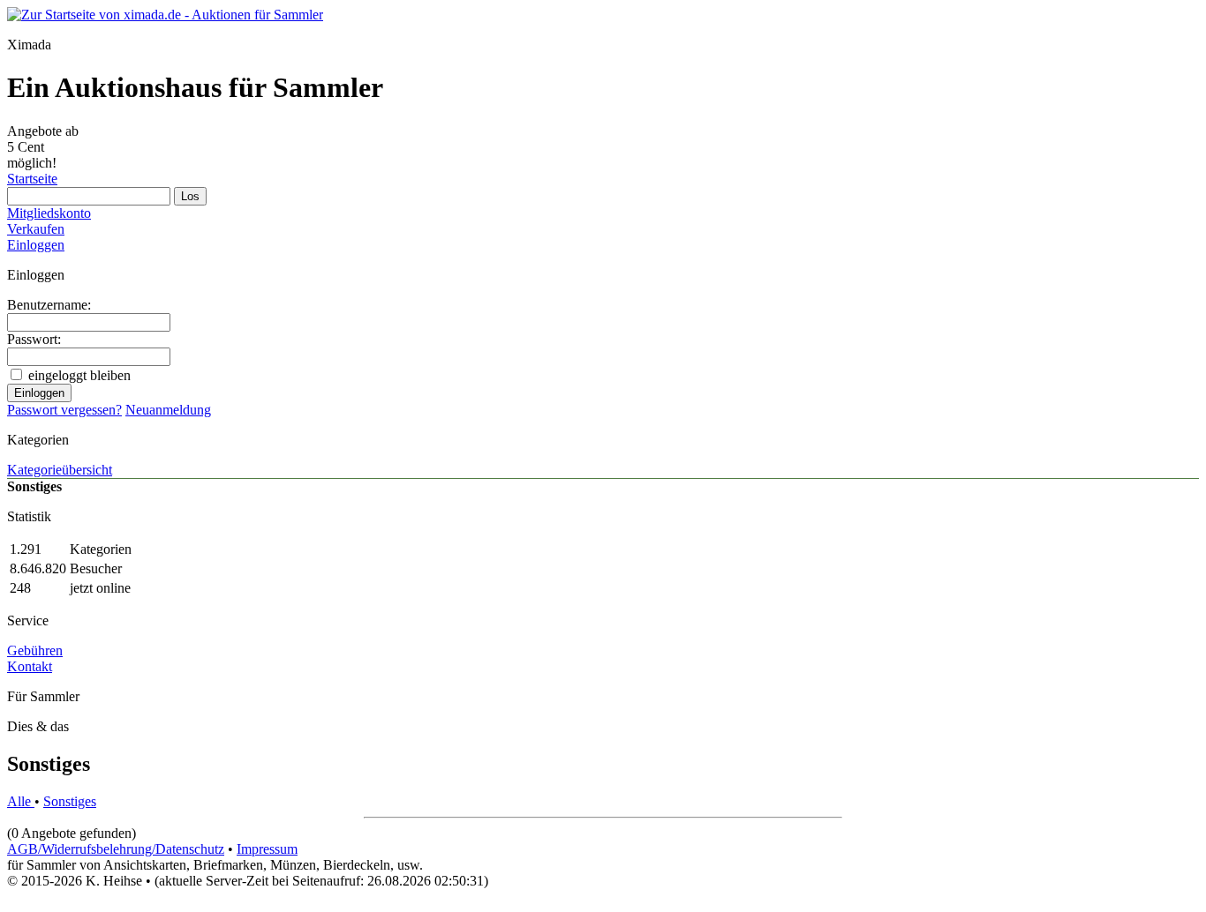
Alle (20, 801)
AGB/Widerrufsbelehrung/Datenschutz (115, 848)
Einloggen (35, 244)
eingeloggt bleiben (79, 375)
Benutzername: (49, 304)
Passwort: (34, 339)
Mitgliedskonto (49, 213)
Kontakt (29, 666)
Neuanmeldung (168, 409)
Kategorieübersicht (59, 469)
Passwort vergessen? (64, 409)
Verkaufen (35, 228)
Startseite (32, 178)
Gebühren (35, 650)
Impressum (267, 848)
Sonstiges (69, 801)
